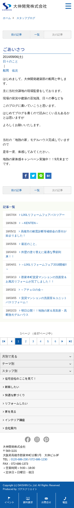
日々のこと (10, 61)
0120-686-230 (19, 459)
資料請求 (28, 502)
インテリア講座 (15, 420)
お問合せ (46, 502)
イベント (9, 502)
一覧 (37, 34)
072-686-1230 (38, 459)
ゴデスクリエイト (27, 489)
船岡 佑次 (10, 70)
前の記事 (16, 34)
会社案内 (10, 428)
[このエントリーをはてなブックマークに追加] (48, 176)
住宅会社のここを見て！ (20, 378)
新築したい (12, 387)
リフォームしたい (16, 403)
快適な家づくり (15, 395)
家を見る (10, 411)
